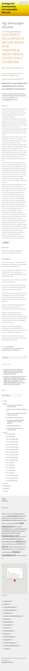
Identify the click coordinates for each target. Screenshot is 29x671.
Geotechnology (8, 622)
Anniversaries (7, 601)
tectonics (22, 549)
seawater (24, 546)
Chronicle (6, 604)
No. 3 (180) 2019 (10, 467)
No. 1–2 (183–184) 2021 (12, 460)
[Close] (21, 569)
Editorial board (7, 485)
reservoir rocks (17, 546)
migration (20, 541)
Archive (8, 68)
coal (20, 516)
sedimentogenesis (6, 549)
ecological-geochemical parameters (10, 350)
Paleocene (21, 544)
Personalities (7, 639)
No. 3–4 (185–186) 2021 (12, 457)
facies (17, 523)
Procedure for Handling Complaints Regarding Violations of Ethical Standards (15, 421)
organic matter (13, 543)
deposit (16, 518)
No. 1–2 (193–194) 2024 (12, 447)
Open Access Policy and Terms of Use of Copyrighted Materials (16, 414)
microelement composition (8, 541)
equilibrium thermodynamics (9, 523)
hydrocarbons (10, 535)
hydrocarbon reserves (15, 533)
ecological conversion (17, 520)
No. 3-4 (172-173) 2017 (12, 480)
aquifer (4, 513)
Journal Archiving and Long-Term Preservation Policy (15, 429)
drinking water (19, 348)
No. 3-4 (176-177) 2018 (12, 475)
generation (13, 529)
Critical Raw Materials (9, 607)
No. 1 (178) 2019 (15, 68)
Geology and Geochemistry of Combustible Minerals (9, 8)
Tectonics (6, 648)
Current (5, 483)
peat (5, 546)
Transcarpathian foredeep (7, 552)
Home (3, 68)
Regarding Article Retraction (14, 425)
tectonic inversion (15, 549)
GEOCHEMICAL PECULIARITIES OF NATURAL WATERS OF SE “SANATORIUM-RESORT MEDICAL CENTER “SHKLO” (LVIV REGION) (13, 48)
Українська (5, 500)
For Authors (6, 488)
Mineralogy (7, 633)
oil (9, 544)
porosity (10, 546)
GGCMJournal (17, 31)
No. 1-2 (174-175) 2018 (12, 478)
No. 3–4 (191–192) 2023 (12, 449)
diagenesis (21, 518)
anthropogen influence (10, 348)
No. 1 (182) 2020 (10, 462)
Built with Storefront (7, 662)
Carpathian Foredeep (19, 513)
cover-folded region (10, 518)
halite (15, 531)
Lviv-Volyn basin (22, 536)
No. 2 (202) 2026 (10, 434)
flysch (20, 526)
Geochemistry (7, 613)
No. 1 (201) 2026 (10, 436)
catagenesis (4, 516)
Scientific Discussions (9, 642)
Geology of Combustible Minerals (12, 616)
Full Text (5, 242)
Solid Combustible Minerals (11, 645)
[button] (14, 581)
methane (20, 539)
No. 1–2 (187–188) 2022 (12, 454)
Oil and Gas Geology (9, 636)
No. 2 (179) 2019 (10, 470)
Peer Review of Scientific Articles (15, 417)
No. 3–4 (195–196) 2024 (12, 444)
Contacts (5, 491)
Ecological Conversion (10, 610)
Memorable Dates (8, 630)
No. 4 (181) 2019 (10, 465)
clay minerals (12, 516)
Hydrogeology (10, 346)
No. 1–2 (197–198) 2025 (12, 441)
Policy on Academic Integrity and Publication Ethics (15, 405)
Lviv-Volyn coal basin (9, 539)
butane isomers (10, 513)
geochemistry (8, 531)
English (4, 498)
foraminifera (6, 529)
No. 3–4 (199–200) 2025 (12, 439)
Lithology (6, 627)
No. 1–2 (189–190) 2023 (12, 452)
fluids (16, 526)
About (4, 403)
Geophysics (7, 619)
